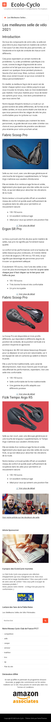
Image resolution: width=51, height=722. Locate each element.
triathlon (7, 652)
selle (6, 639)
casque (7, 643)
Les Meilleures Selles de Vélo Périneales (24, 17)
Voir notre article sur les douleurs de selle (20, 517)
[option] (27, 17)
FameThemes (42, 718)
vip (5, 662)
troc (5, 657)
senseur (7, 648)
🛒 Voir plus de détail (25, 225)
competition (8, 634)
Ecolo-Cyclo (25, 4)
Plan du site (8, 667)
